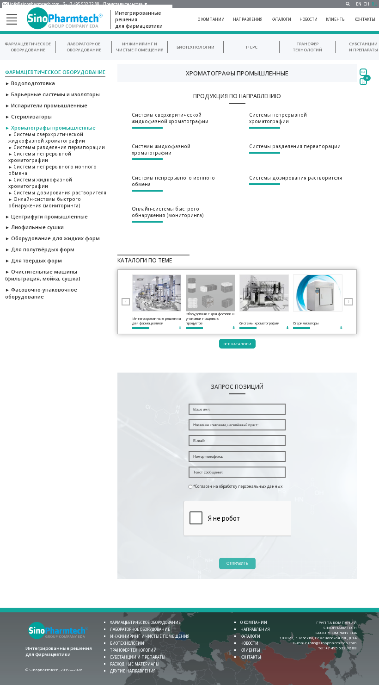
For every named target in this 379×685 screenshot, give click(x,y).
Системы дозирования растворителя (57, 192)
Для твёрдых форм (33, 260)
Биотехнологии (195, 47)
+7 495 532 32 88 (83, 3)
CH (366, 3)
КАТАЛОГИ (281, 19)
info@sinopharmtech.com (35, 3)
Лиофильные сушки (34, 227)
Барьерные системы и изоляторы (52, 94)
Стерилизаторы (28, 116)
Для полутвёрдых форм (39, 249)
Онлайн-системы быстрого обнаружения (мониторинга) (44, 202)
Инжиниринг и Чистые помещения (140, 47)
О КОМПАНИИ (211, 19)
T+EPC (251, 47)
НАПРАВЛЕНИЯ (248, 19)
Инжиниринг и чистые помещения (150, 636)
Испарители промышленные (46, 105)
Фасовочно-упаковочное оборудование (41, 293)
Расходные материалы (134, 663)
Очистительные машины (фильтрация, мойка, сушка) (42, 275)
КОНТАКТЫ (365, 19)
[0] (363, 81)
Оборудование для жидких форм (52, 238)
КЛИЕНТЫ (336, 19)
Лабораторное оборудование (84, 47)
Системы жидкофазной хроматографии (40, 182)
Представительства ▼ (125, 3)
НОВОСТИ (309, 19)
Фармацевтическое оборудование (28, 47)
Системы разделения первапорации (56, 147)
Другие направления (133, 670)
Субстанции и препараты (363, 47)
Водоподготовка (30, 83)
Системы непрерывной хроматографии (39, 156)
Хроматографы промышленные (50, 127)
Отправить (237, 563)
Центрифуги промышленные (46, 216)
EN (358, 3)
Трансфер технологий (307, 47)
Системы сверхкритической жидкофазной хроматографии (46, 137)
